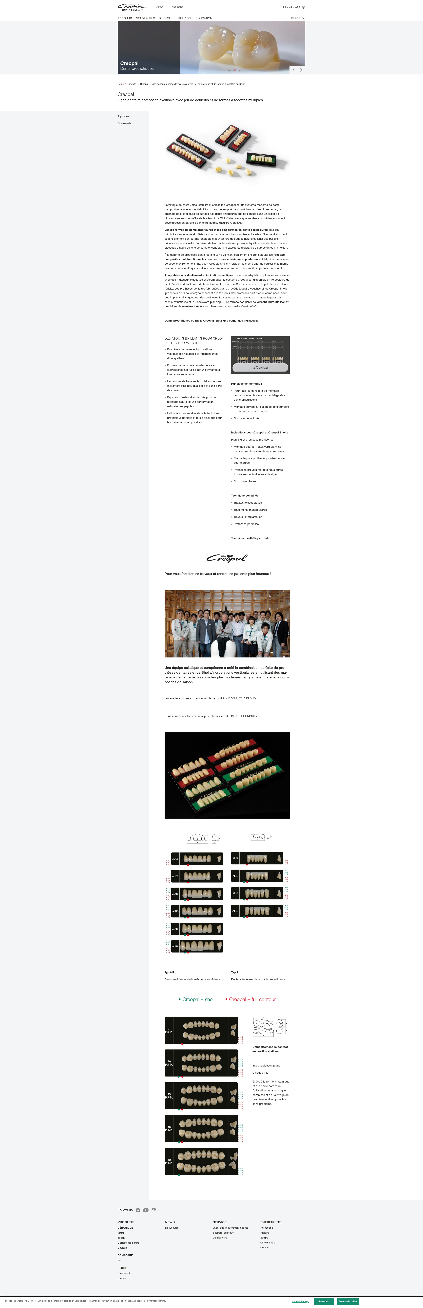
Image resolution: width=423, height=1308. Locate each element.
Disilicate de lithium (128, 1243)
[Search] (303, 18)
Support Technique (223, 1233)
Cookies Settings (300, 1302)
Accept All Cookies (348, 1302)
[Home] (132, 7)
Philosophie (266, 1228)
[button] (293, 70)
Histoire (264, 1233)
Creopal (122, 1278)
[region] (211, 1302)
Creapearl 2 (124, 1273)
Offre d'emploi (268, 1243)
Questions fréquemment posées (230, 1228)
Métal (121, 1233)
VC (119, 1260)
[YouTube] (146, 1210)
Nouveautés (172, 1228)
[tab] (133, 116)
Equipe (264, 1238)
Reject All (323, 1302)
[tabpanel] (227, 653)
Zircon (121, 1238)
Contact (264, 1248)
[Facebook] (138, 1210)
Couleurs (123, 1248)
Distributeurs (220, 1238)
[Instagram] (153, 1210)
